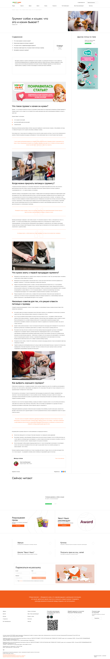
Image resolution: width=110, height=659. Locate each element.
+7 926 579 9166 (19, 646)
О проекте (54, 5)
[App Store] (48, 617)
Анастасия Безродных (25, 462)
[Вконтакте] (69, 615)
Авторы (29, 621)
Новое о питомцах (32, 611)
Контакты (91, 5)
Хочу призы (18, 525)
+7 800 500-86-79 (81, 2)
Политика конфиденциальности (9, 654)
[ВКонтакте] (62, 471)
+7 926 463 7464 (16, 647)
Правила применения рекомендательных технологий (13, 656)
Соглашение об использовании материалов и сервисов (14, 655)
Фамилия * (17, 575)
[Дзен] (69, 619)
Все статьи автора (60, 458)
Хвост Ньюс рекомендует (79, 5)
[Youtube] (72, 615)
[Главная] (17, 2)
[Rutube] (75, 619)
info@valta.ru (31, 640)
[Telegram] (65, 471)
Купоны (46, 5)
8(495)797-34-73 (17, 640)
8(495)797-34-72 (10, 640)
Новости (21, 5)
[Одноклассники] (63, 471)
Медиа (13, 5)
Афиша (30, 5)
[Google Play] (51, 617)
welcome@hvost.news (27, 644)
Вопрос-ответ (31, 616)
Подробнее (64, 525)
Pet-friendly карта (65, 5)
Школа (38, 5)
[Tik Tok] (72, 619)
